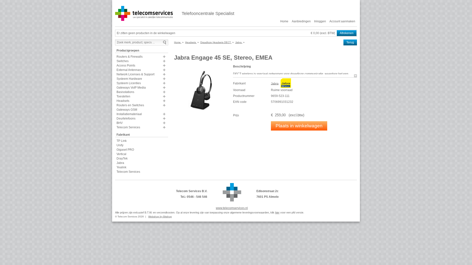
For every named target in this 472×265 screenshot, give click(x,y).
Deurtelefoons (126, 118)
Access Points (126, 65)
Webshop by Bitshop (160, 216)
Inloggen (320, 21)
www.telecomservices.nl (232, 208)
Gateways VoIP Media (131, 87)
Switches (123, 61)
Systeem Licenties (129, 83)
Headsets (123, 101)
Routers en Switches (130, 105)
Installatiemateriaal (129, 114)
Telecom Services (128, 127)
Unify (120, 145)
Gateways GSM (127, 109)
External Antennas (129, 70)
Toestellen (123, 96)
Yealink (121, 167)
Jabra (120, 163)
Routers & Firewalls (130, 56)
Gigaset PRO (125, 149)
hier (277, 212)
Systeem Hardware (129, 78)
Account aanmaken (342, 21)
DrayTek (122, 158)
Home (284, 21)
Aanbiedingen (301, 21)
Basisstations (125, 92)
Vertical (121, 154)
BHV (120, 123)
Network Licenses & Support (135, 74)
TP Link (122, 141)
